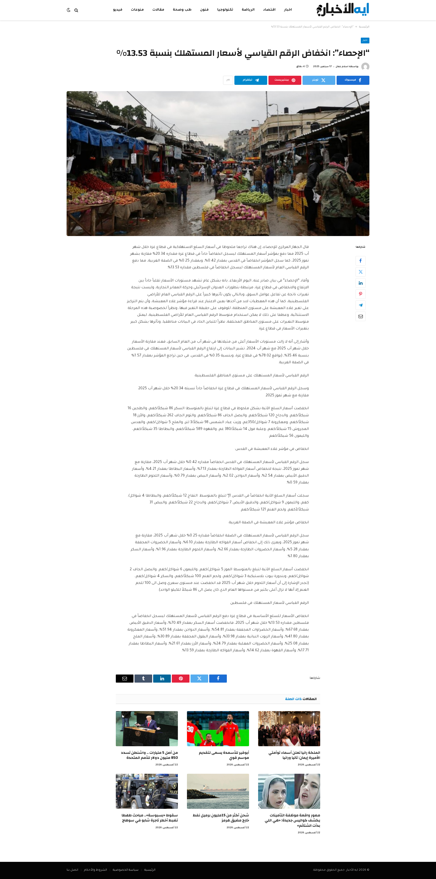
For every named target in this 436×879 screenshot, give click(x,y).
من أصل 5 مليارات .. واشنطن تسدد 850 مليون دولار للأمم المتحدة (149, 755)
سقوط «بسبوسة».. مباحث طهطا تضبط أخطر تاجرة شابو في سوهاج (150, 818)
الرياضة (248, 10)
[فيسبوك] (361, 260)
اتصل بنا (72, 870)
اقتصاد (269, 10)
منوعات (137, 10)
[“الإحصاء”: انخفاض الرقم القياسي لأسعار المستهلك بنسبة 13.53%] (218, 163)
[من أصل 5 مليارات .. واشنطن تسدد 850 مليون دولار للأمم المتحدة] (147, 728)
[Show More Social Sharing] (228, 80)
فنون (204, 10)
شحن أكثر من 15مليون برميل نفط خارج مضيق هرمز (221, 818)
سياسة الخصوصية (126, 870)
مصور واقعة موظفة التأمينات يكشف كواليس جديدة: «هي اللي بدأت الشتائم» (292, 820)
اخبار (288, 10)
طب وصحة (182, 10)
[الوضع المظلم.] (69, 10)
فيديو (117, 10)
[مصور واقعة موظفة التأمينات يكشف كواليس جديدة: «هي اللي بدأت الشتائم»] (289, 791)
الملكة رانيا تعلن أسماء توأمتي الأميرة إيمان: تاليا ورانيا (294, 755)
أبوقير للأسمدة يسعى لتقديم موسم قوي (224, 755)
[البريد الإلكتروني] (361, 316)
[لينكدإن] (361, 283)
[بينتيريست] (361, 294)
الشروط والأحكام (95, 870)
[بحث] (76, 10)
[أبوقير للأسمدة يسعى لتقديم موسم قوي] (218, 728)
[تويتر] (361, 271)
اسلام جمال (342, 67)
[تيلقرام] (361, 305)
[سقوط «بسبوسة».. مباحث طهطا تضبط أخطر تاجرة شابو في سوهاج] (147, 791)
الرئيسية (364, 27)
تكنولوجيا (225, 10)
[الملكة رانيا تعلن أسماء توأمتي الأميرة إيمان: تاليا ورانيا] (289, 728)
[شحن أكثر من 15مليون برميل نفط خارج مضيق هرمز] (218, 791)
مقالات (158, 10)
